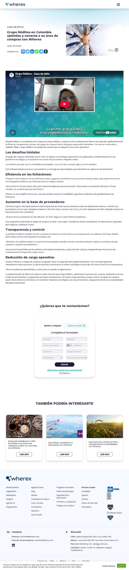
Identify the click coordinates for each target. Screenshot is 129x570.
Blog (33, 491)
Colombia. (86, 561)
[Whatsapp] (37, 51)
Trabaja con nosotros (65, 505)
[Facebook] (23, 51)
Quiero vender (75, 325)
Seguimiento (11, 491)
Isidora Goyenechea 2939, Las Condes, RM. (93, 536)
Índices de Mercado (90, 503)
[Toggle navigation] (118, 5)
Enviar (64, 364)
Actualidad (86, 491)
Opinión (85, 495)
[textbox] (52, 357)
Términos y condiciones (66, 501)
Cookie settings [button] (108, 566)
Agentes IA (10, 503)
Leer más (24, 454)
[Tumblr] (46, 51)
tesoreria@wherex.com (30, 536)
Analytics (9, 499)
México (63, 561)
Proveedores (36, 507)
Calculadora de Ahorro (40, 499)
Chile (52, 561)
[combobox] (52, 357)
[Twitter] (28, 51)
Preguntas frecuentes (65, 487)
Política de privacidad (65, 491)
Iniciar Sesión (36, 514)
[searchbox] (76, 357)
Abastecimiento (12, 487)
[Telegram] (41, 51)
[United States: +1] (69, 345)
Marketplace (11, 495)
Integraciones (11, 507)
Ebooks (34, 495)
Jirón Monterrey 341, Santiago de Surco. (92, 544)
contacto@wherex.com (44, 540)
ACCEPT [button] (121, 565)
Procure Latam (88, 487)
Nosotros (35, 511)
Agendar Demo (37, 487)
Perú (74, 561)
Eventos (85, 499)
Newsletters (86, 507)
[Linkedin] (32, 51)
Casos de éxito (37, 503)
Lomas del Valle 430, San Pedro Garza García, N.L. (98, 540)
